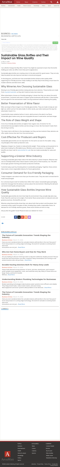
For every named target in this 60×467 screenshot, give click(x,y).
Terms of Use (47, 464)
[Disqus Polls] (30, 329)
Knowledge (36, 5)
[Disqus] (30, 371)
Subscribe (55, 42)
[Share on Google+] (22, 217)
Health (18, 5)
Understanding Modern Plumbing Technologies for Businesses (29, 279)
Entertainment (11, 5)
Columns (34, 450)
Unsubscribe (55, 464)
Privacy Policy (40, 464)
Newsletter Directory (51, 458)
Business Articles (12, 63)
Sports (49, 5)
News (33, 446)
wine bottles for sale (24, 150)
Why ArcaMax (49, 453)
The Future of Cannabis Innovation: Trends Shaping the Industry (26, 236)
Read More (21, 247)
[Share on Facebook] (15, 217)
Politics (43, 5)
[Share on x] (19, 217)
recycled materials (10, 92)
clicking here (9, 51)
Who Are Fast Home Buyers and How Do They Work (24, 252)
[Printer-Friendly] (26, 217)
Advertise (33, 464)
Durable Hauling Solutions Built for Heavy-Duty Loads (25, 264)
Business (3, 5)
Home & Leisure (27, 5)
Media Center (49, 455)
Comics (34, 448)
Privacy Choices (54, 465)
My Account (49, 450)
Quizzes (34, 453)
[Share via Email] (29, 217)
